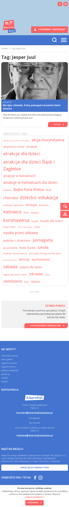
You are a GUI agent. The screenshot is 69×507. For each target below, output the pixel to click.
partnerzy (5, 374)
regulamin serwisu (9, 363)
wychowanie (41, 259)
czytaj (57, 124)
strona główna (7, 359)
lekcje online (9, 226)
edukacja (48, 197)
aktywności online (13, 146)
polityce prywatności (34, 497)
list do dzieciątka (25, 227)
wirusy (24, 259)
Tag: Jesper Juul (19, 48)
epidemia (43, 205)
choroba (10, 197)
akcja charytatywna (48, 139)
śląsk (26, 281)
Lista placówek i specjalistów (45, 325)
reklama (4, 377)
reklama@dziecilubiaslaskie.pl (34, 435)
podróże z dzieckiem (17, 240)
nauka (37, 226)
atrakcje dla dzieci (21, 153)
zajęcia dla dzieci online (15, 274)
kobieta (34, 212)
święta (35, 281)
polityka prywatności (10, 370)
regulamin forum (8, 366)
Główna (4, 48)
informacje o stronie (9, 355)
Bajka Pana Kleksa (28, 189)
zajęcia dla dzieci (31, 267)
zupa (47, 274)
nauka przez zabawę (20, 232)
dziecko (28, 197)
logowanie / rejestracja (51, 29)
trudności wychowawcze (15, 253)
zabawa (10, 266)
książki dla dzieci (51, 221)
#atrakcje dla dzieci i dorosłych (16, 141)
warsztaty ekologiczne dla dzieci (45, 253)
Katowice (12, 212)
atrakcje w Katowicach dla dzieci (30, 182)
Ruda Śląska (27, 248)
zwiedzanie (12, 281)
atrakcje (31, 146)
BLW (49, 190)
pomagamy (43, 240)
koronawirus (16, 220)
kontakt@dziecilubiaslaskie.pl (34, 413)
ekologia (31, 205)
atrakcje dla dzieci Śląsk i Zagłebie (29, 165)
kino (26, 212)
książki (35, 221)
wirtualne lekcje (10, 260)
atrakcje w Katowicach (19, 176)
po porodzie (10, 248)
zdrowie (36, 273)
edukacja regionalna (13, 205)
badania (7, 190)
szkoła (43, 247)
